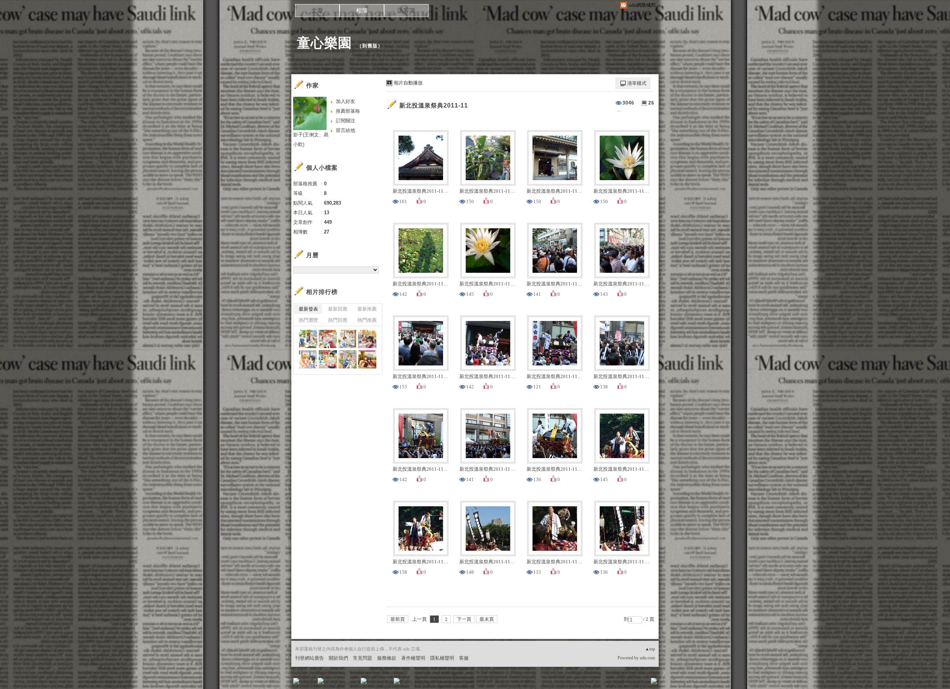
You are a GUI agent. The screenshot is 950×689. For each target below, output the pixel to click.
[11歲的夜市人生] (367, 339)
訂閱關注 (345, 120)
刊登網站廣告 (309, 658)
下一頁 (464, 619)
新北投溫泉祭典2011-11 (433, 105)
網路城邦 (639, 683)
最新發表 (308, 309)
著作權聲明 (413, 658)
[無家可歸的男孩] (347, 359)
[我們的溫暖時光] (367, 359)
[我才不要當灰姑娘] (328, 339)
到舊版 (370, 46)
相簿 (362, 10)
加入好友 (345, 101)
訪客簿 (406, 10)
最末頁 (486, 619)
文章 (317, 10)
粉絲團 (308, 683)
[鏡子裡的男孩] (347, 339)
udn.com (647, 657)
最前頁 (397, 619)
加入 (620, 683)
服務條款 (386, 658)
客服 (464, 658)
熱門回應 (337, 320)
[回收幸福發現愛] (328, 359)
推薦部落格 (348, 111)
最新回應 (337, 309)
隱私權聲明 (442, 658)
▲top (650, 649)
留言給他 (345, 130)
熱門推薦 (367, 320)
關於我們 (338, 658)
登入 (607, 683)
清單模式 (636, 83)
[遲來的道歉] (308, 359)
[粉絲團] (296, 681)
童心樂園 (324, 42)
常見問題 (362, 658)
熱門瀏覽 (308, 320)
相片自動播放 (408, 83)
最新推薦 (367, 309)
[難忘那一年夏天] (308, 339)
